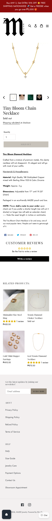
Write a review (24, 258)
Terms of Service (12, 431)
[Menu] (47, 26)
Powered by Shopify (35, 512)
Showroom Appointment (16, 487)
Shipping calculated (11, 122)
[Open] (6, 514)
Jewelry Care (11, 465)
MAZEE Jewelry (21, 512)
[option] (13, 97)
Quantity (7, 132)
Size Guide (10, 458)
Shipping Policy (12, 417)
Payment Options (13, 473)
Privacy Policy (11, 409)
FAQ (7, 451)
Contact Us (10, 480)
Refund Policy (11, 424)
